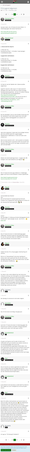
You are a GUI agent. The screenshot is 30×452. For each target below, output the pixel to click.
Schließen (14, 450)
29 (12, 14)
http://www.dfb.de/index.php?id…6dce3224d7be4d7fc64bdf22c (9, 32)
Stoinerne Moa (16, 182)
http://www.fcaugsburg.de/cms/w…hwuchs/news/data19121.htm (9, 178)
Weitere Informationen (5, 450)
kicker (2, 220)
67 (21, 14)
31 (17, 14)
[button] (2, 2)
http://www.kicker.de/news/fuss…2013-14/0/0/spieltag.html (10, 100)
